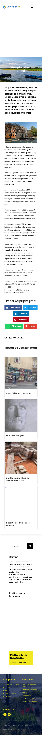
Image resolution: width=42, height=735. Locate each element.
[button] (32, 7)
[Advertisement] (21, 35)
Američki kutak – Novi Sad (18, 393)
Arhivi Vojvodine (21, 63)
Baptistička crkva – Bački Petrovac (18, 524)
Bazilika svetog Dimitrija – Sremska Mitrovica (18, 479)
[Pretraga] (30, 546)
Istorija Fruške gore (15, 435)
